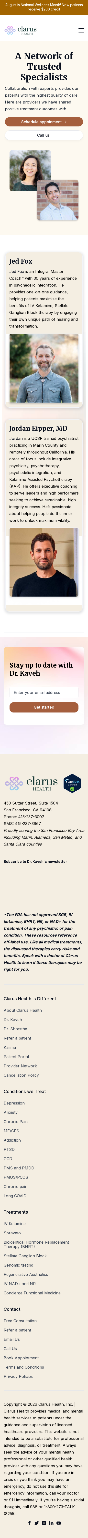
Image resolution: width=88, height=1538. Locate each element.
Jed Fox (16, 271)
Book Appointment (21, 1358)
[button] (81, 30)
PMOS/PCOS (16, 1177)
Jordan (16, 438)
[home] (21, 30)
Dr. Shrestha (15, 1029)
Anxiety (11, 1112)
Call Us (10, 1348)
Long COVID (15, 1196)
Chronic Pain (16, 1121)
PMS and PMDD (19, 1168)
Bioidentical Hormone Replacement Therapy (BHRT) (36, 1244)
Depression (14, 1103)
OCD (8, 1158)
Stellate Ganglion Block (25, 1256)
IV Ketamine (15, 1223)
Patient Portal (16, 1056)
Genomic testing (18, 1265)
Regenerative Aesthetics (26, 1274)
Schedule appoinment (44, 121)
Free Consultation (20, 1321)
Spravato (12, 1233)
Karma (10, 1047)
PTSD (9, 1149)
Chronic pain (15, 1186)
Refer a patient (17, 1038)
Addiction (12, 1140)
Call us (43, 135)
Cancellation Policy (21, 1075)
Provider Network (20, 1066)
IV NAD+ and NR (20, 1283)
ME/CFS (11, 1131)
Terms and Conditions (24, 1367)
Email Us (12, 1339)
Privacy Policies (18, 1376)
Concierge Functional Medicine (32, 1293)
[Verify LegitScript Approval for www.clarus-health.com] (72, 783)
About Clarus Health (23, 1010)
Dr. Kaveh (13, 1019)
